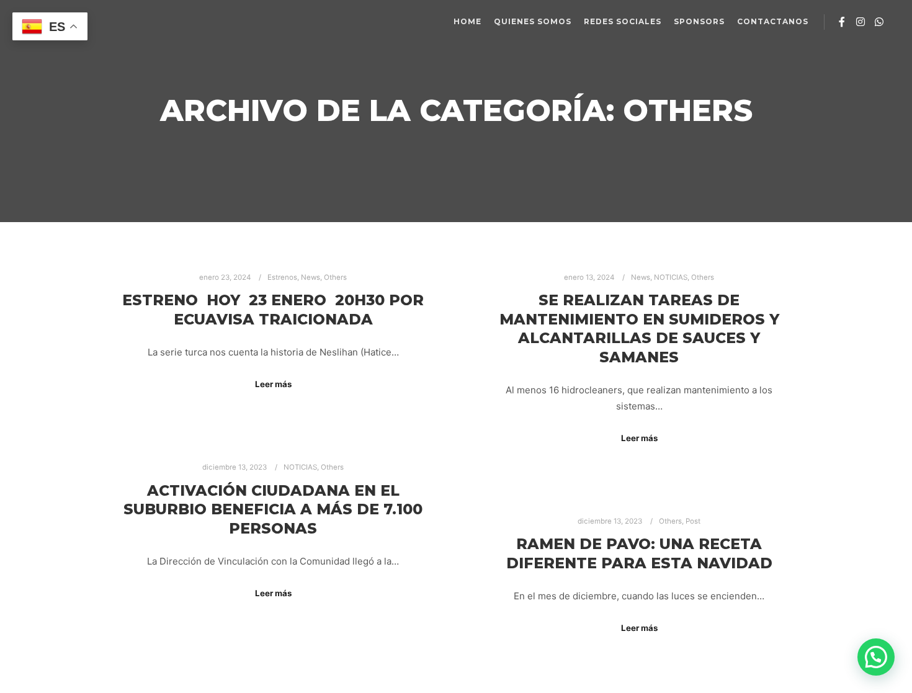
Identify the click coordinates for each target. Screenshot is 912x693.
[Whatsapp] (879, 22)
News (310, 277)
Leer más (273, 384)
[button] (876, 657)
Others (335, 277)
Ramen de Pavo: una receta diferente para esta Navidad (639, 553)
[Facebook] (842, 22)
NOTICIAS (670, 277)
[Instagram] (860, 22)
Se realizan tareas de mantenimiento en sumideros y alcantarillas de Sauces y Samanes (639, 328)
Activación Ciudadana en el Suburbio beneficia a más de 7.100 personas (272, 509)
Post (693, 521)
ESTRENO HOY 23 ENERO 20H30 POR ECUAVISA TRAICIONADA (273, 309)
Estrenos (282, 277)
